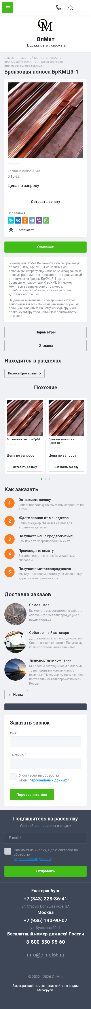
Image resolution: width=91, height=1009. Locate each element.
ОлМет (46, 39)
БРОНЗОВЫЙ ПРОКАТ (18, 61)
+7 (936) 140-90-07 (45, 920)
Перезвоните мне (32, 795)
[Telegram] (32, 220)
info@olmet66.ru (83, 8)
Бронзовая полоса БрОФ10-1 (61, 441)
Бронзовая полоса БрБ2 (23, 439)
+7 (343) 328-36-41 (45, 899)
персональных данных (48, 780)
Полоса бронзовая (51, 61)
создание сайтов (53, 986)
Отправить (45, 871)
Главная (9, 57)
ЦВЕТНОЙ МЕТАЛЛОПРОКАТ (39, 57)
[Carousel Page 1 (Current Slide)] (41, 479)
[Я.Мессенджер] (11, 220)
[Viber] (39, 220)
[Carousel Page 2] (45, 479)
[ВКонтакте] (18, 220)
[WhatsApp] (46, 220)
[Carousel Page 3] (49, 479)
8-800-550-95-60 (45, 942)
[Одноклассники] (25, 220)
